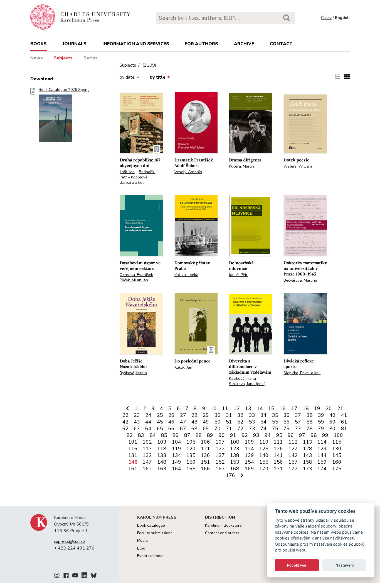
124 (249, 448)
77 (298, 428)
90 (222, 435)
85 (164, 435)
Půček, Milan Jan (134, 280)
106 (205, 442)
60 (332, 421)
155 (263, 462)
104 (176, 442)
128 (307, 448)
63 (137, 428)
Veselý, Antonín (188, 172)
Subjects (63, 58)
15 (271, 408)
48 (194, 421)
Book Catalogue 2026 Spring (64, 89)
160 (336, 462)
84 (153, 435)
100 (338, 435)
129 (322, 448)
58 (310, 421)
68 (194, 428)
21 (340, 408)
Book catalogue (151, 525)
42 (125, 421)
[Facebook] (66, 576)
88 (199, 435)
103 (161, 442)
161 (132, 468)
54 (263, 421)
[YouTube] (75, 576)
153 (234, 462)
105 (191, 442)
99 (325, 435)
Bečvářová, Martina (300, 280)
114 (322, 442)
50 (217, 421)
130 (336, 448)
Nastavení (344, 565)
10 (214, 408)
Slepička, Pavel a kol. (301, 373)
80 (332, 428)
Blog (141, 548)
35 (275, 415)
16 (283, 408)
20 (329, 408)
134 (176, 455)
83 (141, 435)
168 (234, 468)
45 (160, 421)
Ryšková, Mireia (133, 373)
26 (171, 415)
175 (336, 468)
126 (278, 448)
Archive (244, 44)
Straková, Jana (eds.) (247, 383)
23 (137, 415)
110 (263, 442)
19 (317, 408)
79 (321, 428)
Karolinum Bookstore (223, 525)
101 (132, 442)
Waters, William (297, 166)
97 (302, 435)
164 (176, 468)
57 (298, 421)
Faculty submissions (154, 533)
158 (307, 462)
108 (234, 442)
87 (187, 435)
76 (286, 428)
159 (322, 462)
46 (171, 421)
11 (225, 408)
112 (293, 442)
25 (160, 415)
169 (249, 468)
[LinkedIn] (84, 576)
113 (307, 442)
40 (332, 415)
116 (132, 448)
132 (147, 455)
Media (142, 540)
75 (275, 428)
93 (256, 435)
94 (268, 435)
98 (314, 435)
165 (191, 468)
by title (158, 77)
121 (205, 448)
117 (147, 448)
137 (220, 455)
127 (293, 448)
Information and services (135, 44)
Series (90, 58)
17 (294, 408)
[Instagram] (57, 576)
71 (229, 428)
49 (206, 421)
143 (307, 455)
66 (171, 428)
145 (336, 455)
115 (336, 442)
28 (194, 415)
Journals (75, 44)
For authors (201, 44)
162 (147, 468)
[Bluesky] (94, 576)
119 (176, 448)
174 (322, 468)
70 (217, 428)
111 (278, 442)
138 (234, 455)
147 (147, 462)
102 (147, 442)
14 (260, 408)
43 (137, 421)
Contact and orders (222, 533)
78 (310, 428)
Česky (326, 17)
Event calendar (150, 555)
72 (240, 428)
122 (220, 448)
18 (306, 408)
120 (191, 448)
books (38, 44)
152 (220, 462)
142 (293, 455)
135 (191, 455)
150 (191, 462)
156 (278, 462)
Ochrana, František (136, 274)
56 (286, 421)
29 (206, 415)
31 (229, 415)
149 (176, 462)
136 (205, 455)
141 (278, 455)
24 (148, 415)
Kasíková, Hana (242, 378)
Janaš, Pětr (238, 274)
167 (220, 468)
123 (234, 448)
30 (217, 415)
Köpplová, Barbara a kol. (134, 180)
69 (206, 428)
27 (183, 415)
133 (161, 455)
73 (252, 428)
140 (263, 455)
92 (245, 435)
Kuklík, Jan (183, 367)
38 (310, 415)
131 (132, 455)
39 (321, 415)
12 (237, 408)
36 (286, 415)
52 (240, 421)
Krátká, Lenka (186, 274)
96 (291, 435)
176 (230, 475)
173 (307, 468)
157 (293, 462)
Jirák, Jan (127, 172)
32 (240, 415)
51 (229, 421)
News (36, 58)
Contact (281, 44)
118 (161, 448)
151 (205, 462)
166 (205, 468)
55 (275, 421)
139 (249, 455)
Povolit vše (296, 565)
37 (298, 415)
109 (249, 442)
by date (127, 77)
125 (263, 448)
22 (125, 415)
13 (248, 408)
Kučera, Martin (241, 166)
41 (344, 415)
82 (130, 435)
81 (344, 428)
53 (252, 421)
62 (125, 428)
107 (220, 442)
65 (160, 428)
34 (263, 415)
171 (278, 468)
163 (161, 468)
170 (263, 468)
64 (148, 428)
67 (183, 428)
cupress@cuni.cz (69, 541)
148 (161, 462)
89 (210, 435)
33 (252, 415)
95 (279, 435)
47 (183, 421)
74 (263, 428)
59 (321, 421)
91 (233, 435)
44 (148, 421)
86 (175, 435)
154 (249, 462)
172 (293, 468)
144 (322, 455)
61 (344, 421)
